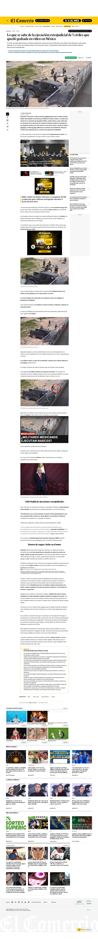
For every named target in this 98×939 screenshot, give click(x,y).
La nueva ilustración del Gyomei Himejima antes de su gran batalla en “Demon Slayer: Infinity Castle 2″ (37, 864)
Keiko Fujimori (59, 26)
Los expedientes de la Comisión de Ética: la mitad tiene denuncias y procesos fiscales (78, 198)
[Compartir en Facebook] (7, 120)
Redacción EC (31, 775)
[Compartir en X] (7, 123)
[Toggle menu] (7, 20)
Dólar (77, 26)
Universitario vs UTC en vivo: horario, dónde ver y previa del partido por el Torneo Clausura (36, 769)
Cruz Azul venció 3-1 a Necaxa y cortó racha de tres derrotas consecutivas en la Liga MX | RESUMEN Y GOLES (80, 770)
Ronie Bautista (53, 841)
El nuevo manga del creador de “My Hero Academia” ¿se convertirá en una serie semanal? (59, 863)
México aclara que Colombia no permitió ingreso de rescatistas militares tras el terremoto (81, 802)
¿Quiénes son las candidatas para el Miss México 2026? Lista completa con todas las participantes (82, 835)
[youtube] (22, 902)
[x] (15, 902)
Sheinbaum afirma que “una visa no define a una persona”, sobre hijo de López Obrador (38, 802)
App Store (45, 902)
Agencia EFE (8, 808)
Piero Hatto (52, 775)
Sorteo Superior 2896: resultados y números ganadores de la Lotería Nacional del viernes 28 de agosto (38, 835)
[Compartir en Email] (7, 126)
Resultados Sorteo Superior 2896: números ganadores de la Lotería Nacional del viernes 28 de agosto (15, 835)
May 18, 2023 (38, 573)
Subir (88, 909)
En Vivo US (74, 831)
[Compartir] (7, 114)
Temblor (53, 26)
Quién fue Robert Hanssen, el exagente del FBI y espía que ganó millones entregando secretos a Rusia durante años (44, 199)
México (29, 696)
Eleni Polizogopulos (10, 775)
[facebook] (12, 902)
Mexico (73, 765)
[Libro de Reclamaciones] (89, 902)
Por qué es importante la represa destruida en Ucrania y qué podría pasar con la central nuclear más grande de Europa (40, 52)
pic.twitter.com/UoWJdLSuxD (59, 572)
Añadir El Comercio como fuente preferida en (79, 30)
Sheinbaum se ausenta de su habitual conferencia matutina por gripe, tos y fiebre (15, 802)
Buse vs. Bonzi (38, 26)
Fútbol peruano (31, 765)
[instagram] (19, 902)
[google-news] (28, 902)
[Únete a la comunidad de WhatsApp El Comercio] (71, 57)
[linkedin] (25, 902)
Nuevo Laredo (36, 696)
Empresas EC (67, 26)
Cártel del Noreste (45, 696)
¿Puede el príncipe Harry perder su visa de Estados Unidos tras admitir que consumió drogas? (33, 51)
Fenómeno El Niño (29, 26)
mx (50, 765)
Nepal (73, 26)
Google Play (53, 902)
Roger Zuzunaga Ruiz (26, 113)
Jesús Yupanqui (75, 841)
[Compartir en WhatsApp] (7, 117)
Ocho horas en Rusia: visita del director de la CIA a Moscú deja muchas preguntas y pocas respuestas (77, 191)
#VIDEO (46, 572)
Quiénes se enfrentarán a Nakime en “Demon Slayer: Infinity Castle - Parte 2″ (37, 889)
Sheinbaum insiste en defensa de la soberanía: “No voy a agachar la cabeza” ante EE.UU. (59, 802)
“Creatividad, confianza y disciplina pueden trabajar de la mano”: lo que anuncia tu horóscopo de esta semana (16, 770)
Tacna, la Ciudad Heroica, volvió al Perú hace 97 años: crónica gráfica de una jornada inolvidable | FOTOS (78, 170)
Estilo (7, 765)
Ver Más (53, 696)
